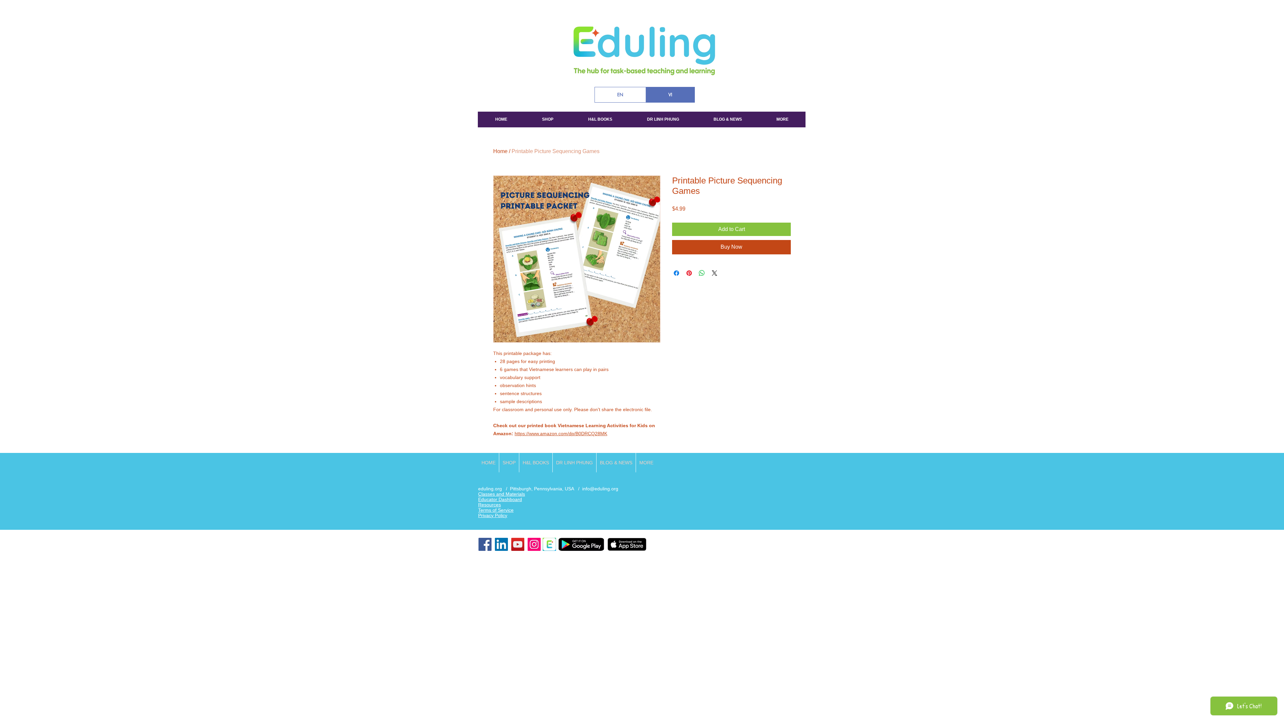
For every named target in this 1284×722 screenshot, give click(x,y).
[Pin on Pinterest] (689, 273)
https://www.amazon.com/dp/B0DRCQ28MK (561, 433)
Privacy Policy (492, 515)
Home (500, 151)
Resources (489, 504)
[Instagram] (534, 544)
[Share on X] (715, 273)
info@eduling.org (600, 488)
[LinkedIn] (501, 544)
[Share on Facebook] (676, 273)
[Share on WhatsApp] (702, 273)
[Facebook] (485, 544)
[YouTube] (517, 544)
